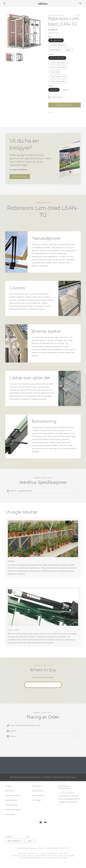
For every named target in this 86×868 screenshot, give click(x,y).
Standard (53, 90)
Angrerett (41, 848)
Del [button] (52, 112)
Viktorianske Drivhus (12, 795)
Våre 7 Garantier (38, 795)
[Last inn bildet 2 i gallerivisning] (19, 57)
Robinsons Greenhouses (29, 848)
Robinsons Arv (37, 791)
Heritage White (56, 40)
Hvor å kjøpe (36, 800)
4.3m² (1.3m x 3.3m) (57, 62)
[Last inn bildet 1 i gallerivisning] (10, 57)
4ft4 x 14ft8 (54, 72)
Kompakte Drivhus (11, 805)
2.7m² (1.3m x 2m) (57, 58)
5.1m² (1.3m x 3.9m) (57, 67)
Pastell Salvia (55, 50)
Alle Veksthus (10, 791)
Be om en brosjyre (20, 176)
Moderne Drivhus (11, 800)
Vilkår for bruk (64, 848)
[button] (4, 3)
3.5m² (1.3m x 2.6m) (57, 81)
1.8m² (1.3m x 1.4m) (57, 77)
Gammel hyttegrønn (57, 45)
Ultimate (67, 90)
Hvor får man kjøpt (64, 105)
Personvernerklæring (52, 848)
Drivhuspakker (10, 814)
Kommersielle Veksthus (13, 809)
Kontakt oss (63, 793)
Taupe (68, 50)
